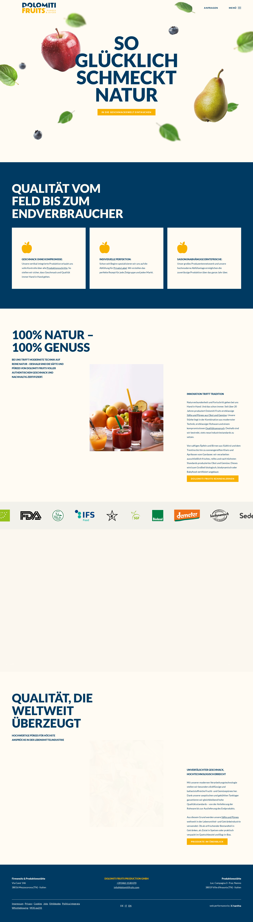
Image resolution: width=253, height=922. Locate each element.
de (121, 905)
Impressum (17, 903)
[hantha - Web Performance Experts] (236, 906)
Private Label (120, 268)
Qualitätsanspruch (215, 428)
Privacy (28, 903)
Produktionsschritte (57, 268)
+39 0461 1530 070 (126, 883)
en (130, 905)
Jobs (45, 903)
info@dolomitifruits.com (126, 887)
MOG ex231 (36, 907)
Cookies (38, 903)
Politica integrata (71, 903)
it (126, 905)
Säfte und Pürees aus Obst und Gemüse (207, 415)
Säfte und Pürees (230, 817)
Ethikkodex (55, 903)
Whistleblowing (20, 907)
